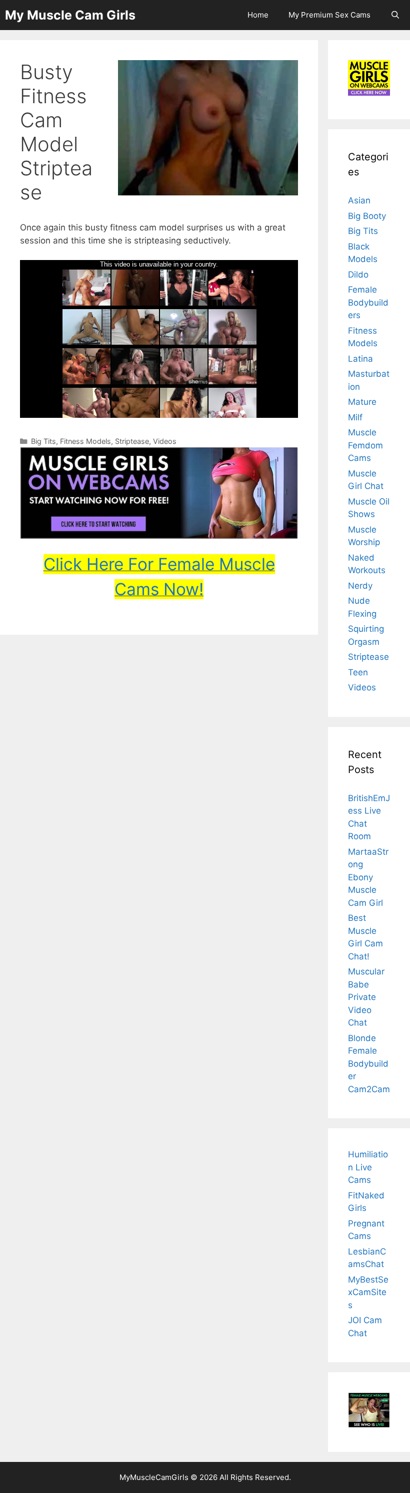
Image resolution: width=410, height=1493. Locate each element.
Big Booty (367, 216)
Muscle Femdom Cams (365, 445)
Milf (355, 417)
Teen (358, 672)
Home (258, 15)
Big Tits (43, 441)
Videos (164, 441)
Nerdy (360, 586)
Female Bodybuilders (368, 302)
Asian (359, 200)
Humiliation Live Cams (368, 1167)
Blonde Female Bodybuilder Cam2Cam (369, 1063)
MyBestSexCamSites (368, 1292)
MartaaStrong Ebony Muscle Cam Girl (368, 877)
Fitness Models (85, 441)
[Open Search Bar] (395, 15)
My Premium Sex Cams (329, 15)
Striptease (132, 441)
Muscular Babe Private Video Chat (366, 997)
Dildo (358, 275)
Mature (362, 402)
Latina (360, 359)
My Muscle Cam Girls (70, 15)
